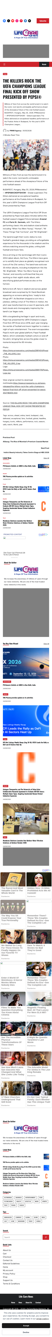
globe (36, 1217)
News (36, 1201)
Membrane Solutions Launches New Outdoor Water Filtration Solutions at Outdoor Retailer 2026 (18, 523)
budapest (35, 415)
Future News (8, 1201)
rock (36, 421)
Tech (4, 518)
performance (28, 421)
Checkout (7, 1257)
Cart (5, 1253)
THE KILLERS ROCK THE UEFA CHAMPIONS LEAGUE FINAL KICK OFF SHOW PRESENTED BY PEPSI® (26, 406)
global (35, 418)
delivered (6, 418)
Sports (44, 1201)
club (41, 415)
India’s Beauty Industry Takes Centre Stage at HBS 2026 (26, 452)
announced (8, 1217)
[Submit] (46, 1237)
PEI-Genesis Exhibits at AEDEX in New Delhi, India (19, 466)
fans (23, 418)
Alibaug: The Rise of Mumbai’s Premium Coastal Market (25, 442)
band (28, 415)
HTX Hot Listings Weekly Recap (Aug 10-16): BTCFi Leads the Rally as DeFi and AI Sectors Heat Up (19, 489)
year (20, 424)
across (10, 415)
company (19, 1217)
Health (5, 473)
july (5, 1221)
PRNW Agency (15, 131)
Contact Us (7, 1260)
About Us (7, 1250)
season (42, 421)
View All (46, 458)
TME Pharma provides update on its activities (18, 476)
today (31, 1221)
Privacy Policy (9, 1274)
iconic (12, 421)
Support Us (8, 1280)
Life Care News (26, 1296)
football (29, 418)
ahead (16, 415)
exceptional (16, 418)
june (12, 1221)
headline (42, 418)
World (15, 424)
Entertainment (30, 1197)
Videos (21, 1205)
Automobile (6, 463)
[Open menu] (4, 64)
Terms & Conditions (11, 1284)
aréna (22, 415)
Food (5, 74)
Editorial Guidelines (11, 1263)
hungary (6, 421)
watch (9, 424)
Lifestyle (28, 1201)
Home (5, 1267)
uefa (4, 424)
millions (19, 421)
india (43, 1217)
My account (8, 1270)
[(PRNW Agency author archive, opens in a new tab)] (5, 132)
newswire (21, 1221)
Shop (5, 1277)
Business (19, 1197)
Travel (13, 1205)
